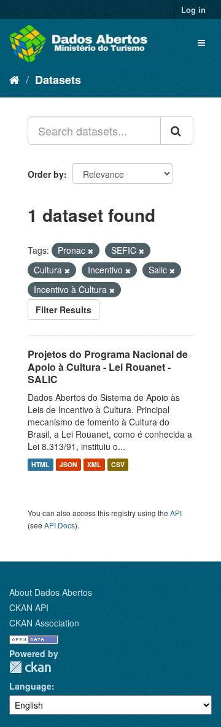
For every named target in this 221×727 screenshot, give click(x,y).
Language (30, 686)
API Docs (59, 525)
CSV (118, 464)
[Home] (14, 79)
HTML (40, 464)
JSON (68, 464)
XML (94, 464)
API (176, 513)
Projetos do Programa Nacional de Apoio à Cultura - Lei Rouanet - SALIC (108, 367)
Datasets (58, 80)
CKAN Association (44, 623)
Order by (46, 174)
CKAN (30, 667)
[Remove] (90, 251)
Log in (193, 9)
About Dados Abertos (50, 592)
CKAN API (28, 607)
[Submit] (176, 130)
